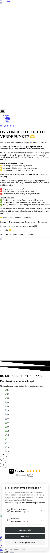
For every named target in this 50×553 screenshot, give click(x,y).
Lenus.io (13, 552)
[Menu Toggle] (2, 111)
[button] (25, 458)
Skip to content (6, 1)
